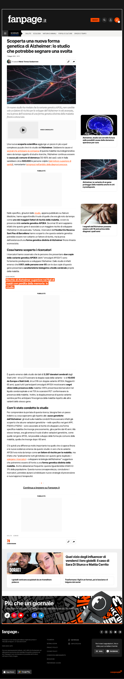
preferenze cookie (54, 663)
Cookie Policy (52, 651)
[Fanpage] (10, 632)
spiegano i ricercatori (16, 459)
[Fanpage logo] (24, 19)
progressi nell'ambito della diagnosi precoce (47, 164)
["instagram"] (14, 615)
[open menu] (5, 33)
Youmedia (50, 640)
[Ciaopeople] (116, 673)
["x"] (27, 615)
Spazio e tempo (80, 33)
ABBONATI (95, 20)
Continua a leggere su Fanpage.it (41, 487)
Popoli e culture (65, 33)
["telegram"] (41, 615)
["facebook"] (34, 615)
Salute (28, 33)
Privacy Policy (52, 647)
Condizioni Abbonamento (56, 655)
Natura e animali (49, 33)
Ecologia (37, 33)
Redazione (51, 659)
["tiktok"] (7, 615)
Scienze (15, 33)
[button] (74, 61)
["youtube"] (21, 615)
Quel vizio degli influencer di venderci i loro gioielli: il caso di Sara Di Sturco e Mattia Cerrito (87, 560)
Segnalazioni (52, 643)
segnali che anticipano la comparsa (23, 151)
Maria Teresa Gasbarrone (28, 62)
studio (37, 213)
